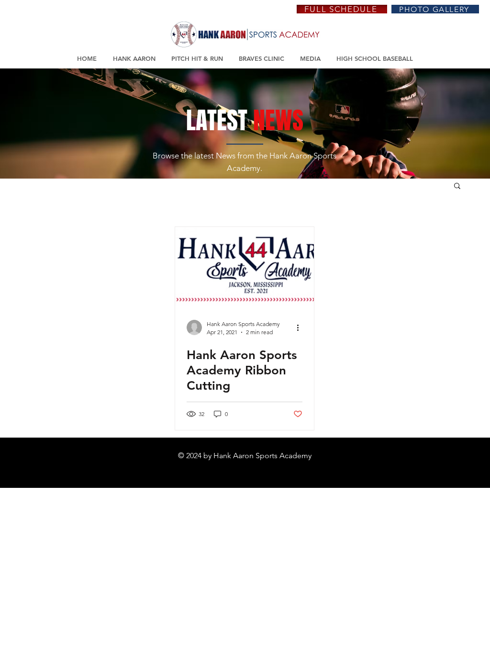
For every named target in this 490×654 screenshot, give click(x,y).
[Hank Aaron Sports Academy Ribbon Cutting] (244, 266)
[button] (457, 186)
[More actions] (301, 327)
